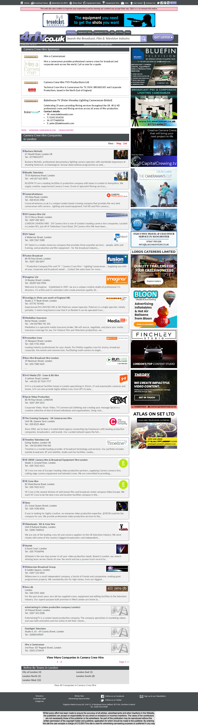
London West (29, 680)
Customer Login (39, 699)
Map (118, 143)
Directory (71, 32)
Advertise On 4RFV (60, 3)
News (127, 32)
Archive (119, 32)
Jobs (126, 3)
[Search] (143, 39)
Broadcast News (41, 3)
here (136, 9)
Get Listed (137, 3)
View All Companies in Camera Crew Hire (75, 685)
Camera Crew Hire (66, 130)
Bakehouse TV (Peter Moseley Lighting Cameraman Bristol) (78, 100)
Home (26, 3)
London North (29, 676)
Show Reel (77, 3)
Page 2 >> (124, 662)
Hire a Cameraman (54, 56)
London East (82, 672)
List (125, 143)
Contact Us (150, 3)
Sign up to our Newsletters (155, 696)
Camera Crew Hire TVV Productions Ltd (66, 82)
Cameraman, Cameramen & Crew (42, 130)
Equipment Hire (112, 3)
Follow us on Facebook (114, 696)
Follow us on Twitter (113, 700)
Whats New (79, 696)
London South (83, 676)
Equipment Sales (93, 3)
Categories (39, 701)
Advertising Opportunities (79, 699)
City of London (30, 672)
